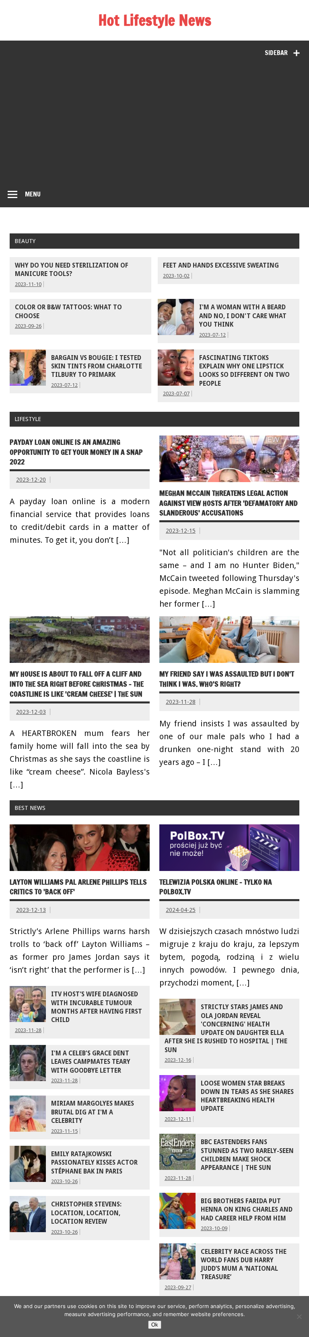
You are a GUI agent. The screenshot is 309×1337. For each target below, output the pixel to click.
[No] (299, 1316)
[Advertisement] (154, 121)
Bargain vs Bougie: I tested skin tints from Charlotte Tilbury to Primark (96, 366)
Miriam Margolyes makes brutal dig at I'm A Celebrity (92, 1112)
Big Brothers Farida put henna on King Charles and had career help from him (247, 1210)
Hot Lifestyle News (154, 20)
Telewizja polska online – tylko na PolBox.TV (215, 887)
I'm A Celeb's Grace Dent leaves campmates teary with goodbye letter (90, 1062)
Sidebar (276, 52)
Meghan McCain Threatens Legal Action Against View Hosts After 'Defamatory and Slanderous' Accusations (228, 503)
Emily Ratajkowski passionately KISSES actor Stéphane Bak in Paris (94, 1163)
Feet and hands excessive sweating (221, 265)
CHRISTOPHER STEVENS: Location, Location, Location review (86, 1213)
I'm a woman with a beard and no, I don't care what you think (242, 316)
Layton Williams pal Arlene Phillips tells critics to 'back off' (78, 887)
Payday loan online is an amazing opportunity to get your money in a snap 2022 (76, 452)
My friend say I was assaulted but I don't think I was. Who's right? (226, 679)
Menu (33, 194)
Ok (154, 1325)
